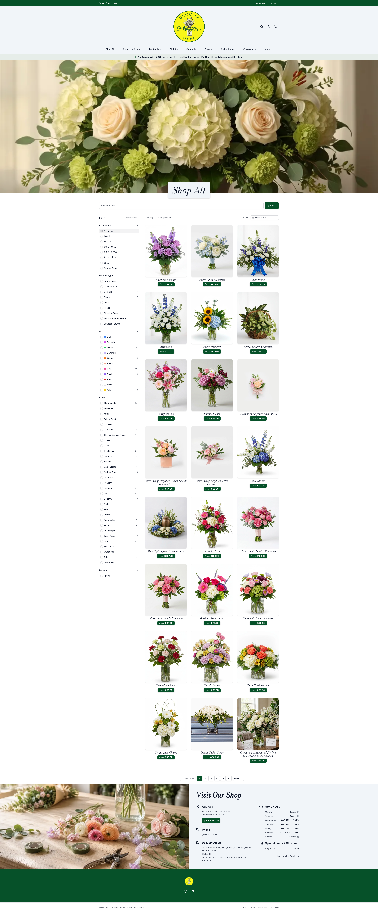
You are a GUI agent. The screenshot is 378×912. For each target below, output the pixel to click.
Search (273, 205)
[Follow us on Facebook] (192, 891)
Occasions (248, 49)
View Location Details (286, 856)
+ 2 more (206, 860)
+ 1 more (212, 850)
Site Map (275, 907)
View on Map (212, 820)
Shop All (110, 49)
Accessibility (263, 907)
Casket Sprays (227, 49)
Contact (274, 3)
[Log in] (269, 27)
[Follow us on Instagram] (185, 891)
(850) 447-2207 (110, 3)
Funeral (208, 49)
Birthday (174, 49)
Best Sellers (155, 49)
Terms (243, 907)
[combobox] (265, 217)
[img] (298, 812)
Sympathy (191, 49)
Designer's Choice (132, 49)
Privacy (252, 907)
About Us (260, 3)
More (267, 49)
